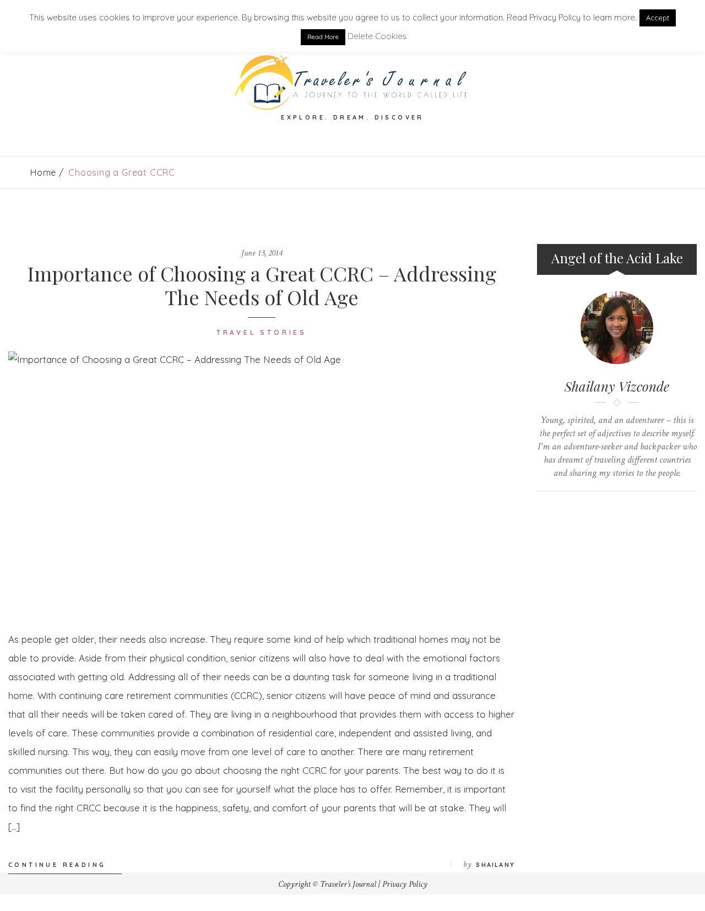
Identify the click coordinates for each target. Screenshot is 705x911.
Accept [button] (657, 17)
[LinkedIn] (606, 509)
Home (43, 172)
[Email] (627, 509)
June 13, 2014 (261, 253)
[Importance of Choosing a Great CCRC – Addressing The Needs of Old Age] (261, 482)
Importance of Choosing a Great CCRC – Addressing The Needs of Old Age (262, 285)
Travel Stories (261, 332)
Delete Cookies (377, 36)
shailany (495, 865)
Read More (323, 37)
